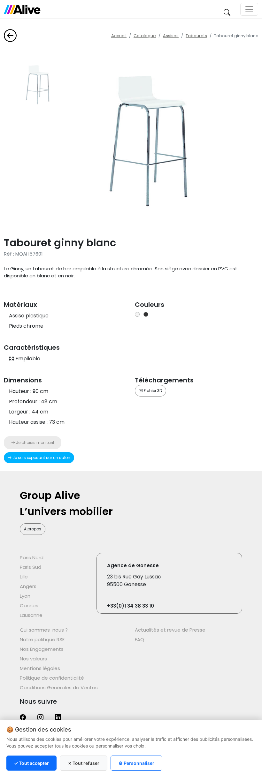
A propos (32, 529)
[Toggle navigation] (249, 9)
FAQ (139, 639)
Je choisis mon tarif (34, 442)
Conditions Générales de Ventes (59, 687)
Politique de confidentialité (52, 678)
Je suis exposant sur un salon (41, 457)
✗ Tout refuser (83, 763)
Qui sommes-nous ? (44, 629)
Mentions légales (40, 668)
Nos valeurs (33, 658)
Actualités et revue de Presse (170, 629)
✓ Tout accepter (31, 763)
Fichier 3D (152, 390)
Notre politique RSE (42, 639)
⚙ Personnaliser (136, 763)
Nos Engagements (42, 649)
